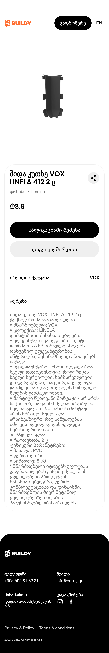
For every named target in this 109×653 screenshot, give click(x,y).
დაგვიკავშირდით (54, 249)
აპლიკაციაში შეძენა (55, 230)
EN (99, 22)
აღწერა (18, 301)
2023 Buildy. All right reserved (23, 639)
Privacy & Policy (19, 628)
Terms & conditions (57, 628)
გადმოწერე (73, 23)
